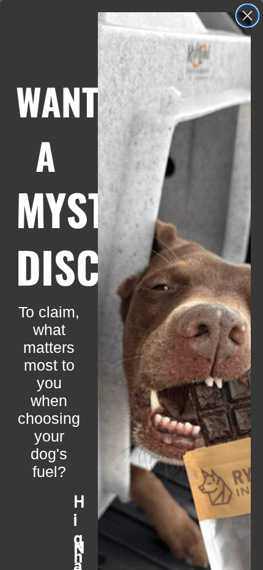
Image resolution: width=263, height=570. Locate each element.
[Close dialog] (247, 15)
